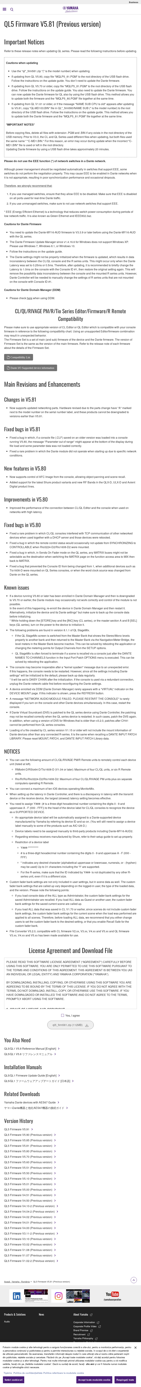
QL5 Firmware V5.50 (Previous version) (28, 1173)
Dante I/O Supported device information (32, 367)
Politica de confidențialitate (27, 1372)
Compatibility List (20, 357)
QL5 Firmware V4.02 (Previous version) (28, 1217)
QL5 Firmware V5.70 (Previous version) (28, 1157)
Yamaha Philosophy (83, 1338)
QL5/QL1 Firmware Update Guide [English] (30, 1075)
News (41, 1314)
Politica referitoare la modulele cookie (63, 1372)
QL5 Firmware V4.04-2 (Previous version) (29, 1211)
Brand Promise (80, 1330)
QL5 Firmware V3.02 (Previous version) (28, 1244)
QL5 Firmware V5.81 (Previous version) (28, 1146)
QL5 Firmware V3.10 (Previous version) (28, 1239)
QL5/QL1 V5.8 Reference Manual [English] (30, 1048)
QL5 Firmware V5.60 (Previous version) (28, 1162)
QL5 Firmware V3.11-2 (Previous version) (29, 1233)
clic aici (90, 1364)
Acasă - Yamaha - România (17, 1281)
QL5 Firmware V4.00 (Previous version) (28, 1228)
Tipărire (8, 1372)
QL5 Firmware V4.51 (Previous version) (28, 1195)
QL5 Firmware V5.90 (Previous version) (28, 1135)
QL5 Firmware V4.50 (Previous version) (28, 1200)
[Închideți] (135, 1347)
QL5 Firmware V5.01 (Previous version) (28, 1184)
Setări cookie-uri (14, 1379)
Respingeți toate (125, 1379)
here (29, 298)
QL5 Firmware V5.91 (16, 1129)
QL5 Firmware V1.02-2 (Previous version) (29, 1261)
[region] (70, 1364)
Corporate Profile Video (84, 1326)
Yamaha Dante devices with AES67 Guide (30, 1102)
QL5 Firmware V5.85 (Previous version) (28, 1140)
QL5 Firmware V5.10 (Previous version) (28, 1179)
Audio (7, 1321)
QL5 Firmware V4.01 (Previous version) (28, 1222)
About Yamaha (80, 1314)
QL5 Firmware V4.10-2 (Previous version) (29, 1206)
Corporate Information (84, 1322)
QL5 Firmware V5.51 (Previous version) (28, 1168)
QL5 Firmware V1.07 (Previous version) (28, 1255)
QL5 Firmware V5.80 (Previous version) (28, 1151)
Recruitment (79, 1334)
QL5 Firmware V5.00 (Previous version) (28, 1190)
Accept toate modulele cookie (94, 1379)
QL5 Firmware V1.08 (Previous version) (28, 1250)
